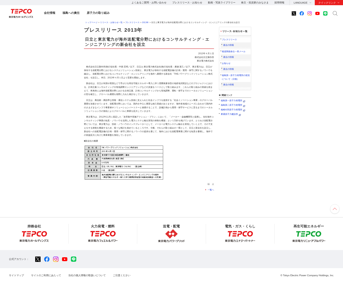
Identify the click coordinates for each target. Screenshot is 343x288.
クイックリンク (327, 2)
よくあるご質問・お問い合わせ (148, 2)
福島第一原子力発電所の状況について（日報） (236, 77)
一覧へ (211, 190)
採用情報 (279, 2)
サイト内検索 (335, 13)
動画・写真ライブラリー (221, 2)
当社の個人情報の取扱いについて (87, 275)
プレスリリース (132, 22)
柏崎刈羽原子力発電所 (231, 109)
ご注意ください (121, 275)
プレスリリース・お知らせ (187, 2)
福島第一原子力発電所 (231, 100)
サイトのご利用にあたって (46, 275)
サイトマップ (16, 275)
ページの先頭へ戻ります (334, 209)
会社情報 (49, 12)
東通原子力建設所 (229, 114)
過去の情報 (228, 45)
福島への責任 (71, 12)
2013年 (145, 22)
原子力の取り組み (98, 12)
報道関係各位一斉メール (233, 51)
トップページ (91, 22)
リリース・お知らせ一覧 (111, 22)
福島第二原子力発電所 (231, 105)
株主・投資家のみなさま (255, 2)
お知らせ (226, 63)
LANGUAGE (300, 2)
